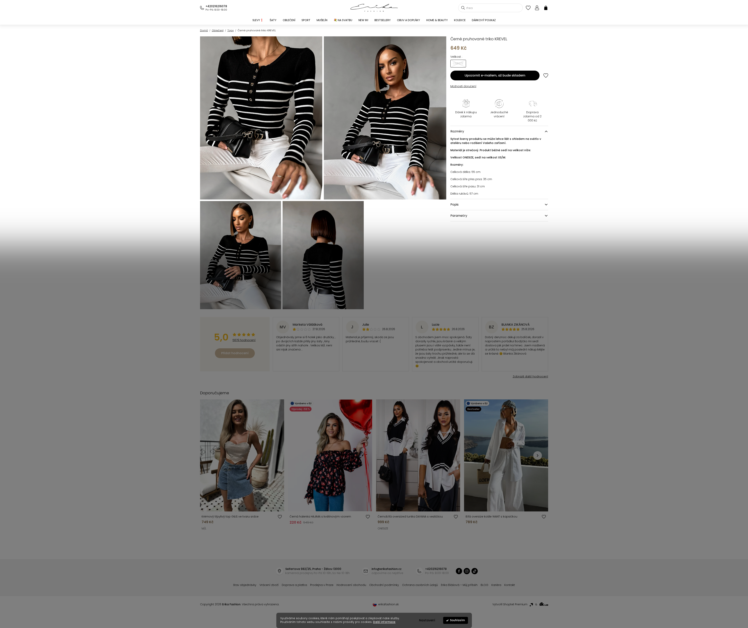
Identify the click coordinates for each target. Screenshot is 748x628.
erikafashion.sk (388, 604)
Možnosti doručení (463, 86)
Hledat (463, 8)
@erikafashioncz (474, 571)
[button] (537, 455)
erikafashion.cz (459, 571)
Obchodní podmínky (384, 585)
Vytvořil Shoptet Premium (509, 604)
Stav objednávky (244, 585)
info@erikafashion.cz (386, 569)
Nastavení (427, 620)
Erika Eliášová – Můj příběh (459, 585)
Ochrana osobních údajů (420, 585)
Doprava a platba (294, 585)
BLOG (484, 585)
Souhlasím (457, 620)
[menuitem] (258, 20)
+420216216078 (216, 6)
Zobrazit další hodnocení (530, 376)
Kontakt (509, 585)
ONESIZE (383, 528)
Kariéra (496, 585)
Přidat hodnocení (235, 353)
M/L (204, 528)
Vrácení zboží (269, 585)
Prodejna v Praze (321, 585)
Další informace (384, 622)
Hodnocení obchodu (351, 585)
